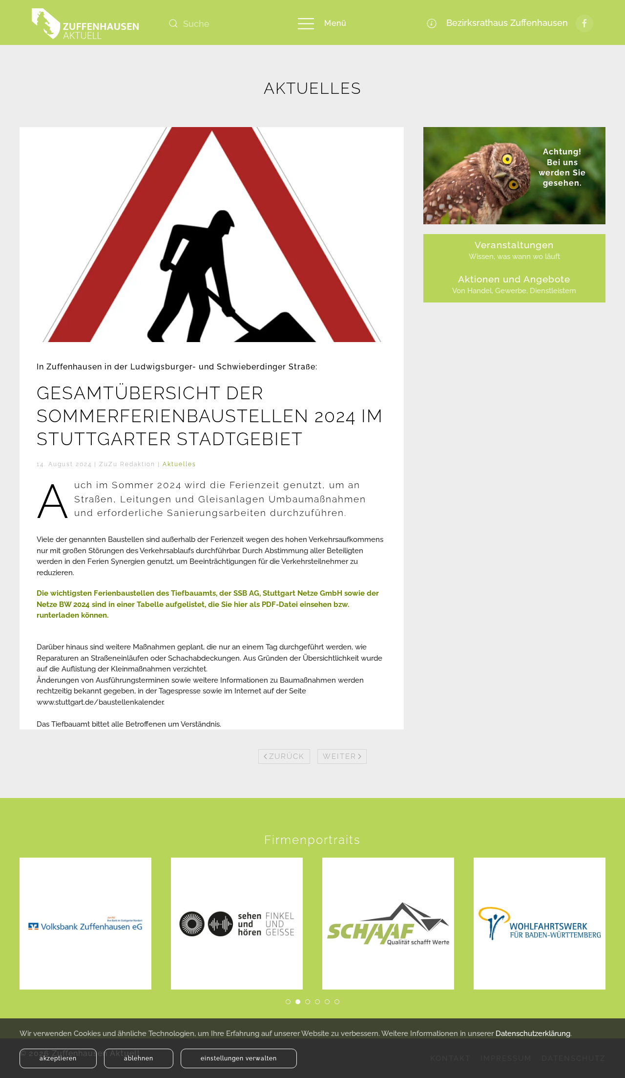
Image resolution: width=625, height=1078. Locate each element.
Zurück (287, 756)
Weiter (339, 756)
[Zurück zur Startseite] (85, 23)
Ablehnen (138, 1058)
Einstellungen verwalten (239, 1058)
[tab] (288, 1001)
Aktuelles (179, 464)
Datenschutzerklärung (533, 1033)
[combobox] (222, 23)
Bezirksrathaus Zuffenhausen (504, 23)
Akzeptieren (58, 1058)
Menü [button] (335, 23)
